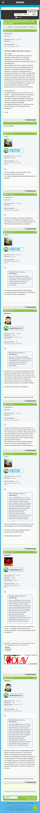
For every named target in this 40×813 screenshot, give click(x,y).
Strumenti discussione (20, 27)
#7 (35, 453)
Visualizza (31, 27)
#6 (35, 404)
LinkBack (10, 27)
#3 (35, 194)
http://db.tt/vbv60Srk (21, 645)
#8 (35, 552)
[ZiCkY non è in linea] (8, 143)
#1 (35, 30)
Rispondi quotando (31, 120)
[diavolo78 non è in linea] (8, 561)
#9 (35, 677)
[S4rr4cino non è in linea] (8, 320)
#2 (35, 133)
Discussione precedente (12, 791)
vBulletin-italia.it (26, 810)
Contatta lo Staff (26, 797)
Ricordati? (19, 17)
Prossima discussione (28, 791)
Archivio (33, 799)
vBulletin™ (19, 805)
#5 (35, 310)
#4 (35, 232)
